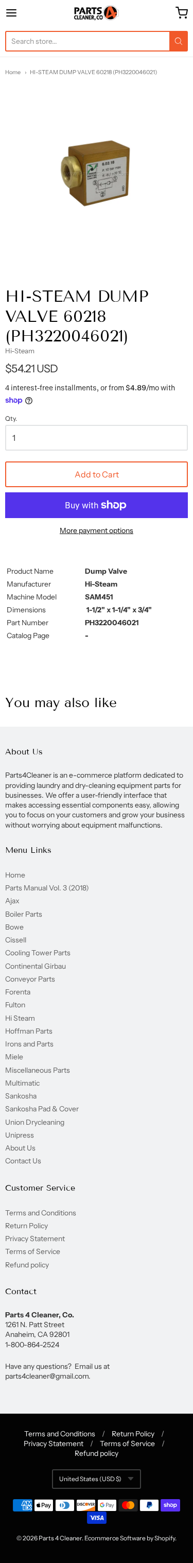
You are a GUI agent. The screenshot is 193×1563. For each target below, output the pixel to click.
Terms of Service (32, 1251)
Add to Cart (97, 474)
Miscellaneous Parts (37, 1070)
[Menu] (23, 13)
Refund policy (27, 1264)
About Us (20, 1148)
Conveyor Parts (30, 979)
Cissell (15, 939)
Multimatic (22, 1083)
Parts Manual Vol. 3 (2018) (47, 887)
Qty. (11, 418)
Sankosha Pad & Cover (42, 1108)
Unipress (19, 1135)
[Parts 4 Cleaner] (96, 13)
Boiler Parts (23, 914)
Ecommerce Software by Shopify (129, 1538)
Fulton (15, 1004)
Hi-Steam (19, 351)
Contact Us (23, 1160)
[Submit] (178, 41)
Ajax (12, 900)
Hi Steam (20, 1018)
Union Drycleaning (34, 1122)
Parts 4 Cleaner (60, 1538)
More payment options (96, 530)
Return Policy (26, 1225)
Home (13, 72)
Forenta (17, 992)
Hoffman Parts (28, 1031)
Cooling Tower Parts (38, 952)
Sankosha (21, 1096)
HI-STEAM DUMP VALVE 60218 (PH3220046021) (93, 72)
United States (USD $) (90, 1479)
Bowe (14, 927)
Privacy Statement (35, 1238)
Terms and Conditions (40, 1212)
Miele (14, 1056)
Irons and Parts (29, 1044)
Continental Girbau (35, 966)
